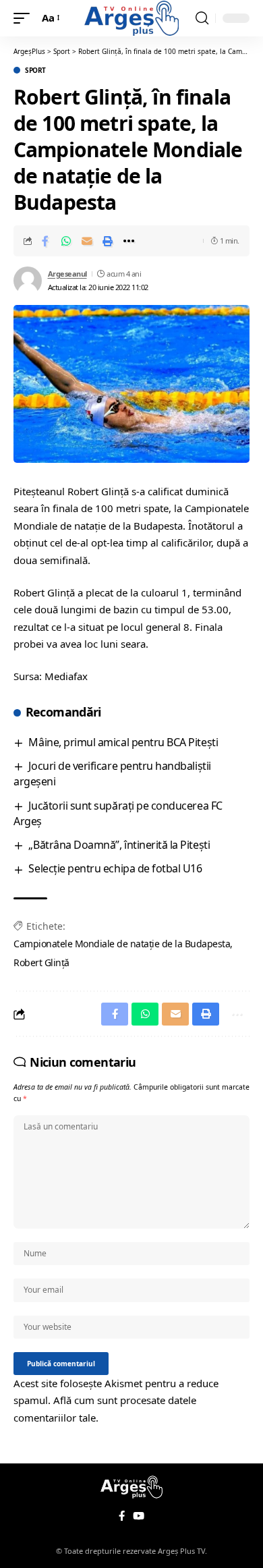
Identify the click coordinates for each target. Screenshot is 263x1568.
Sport (35, 70)
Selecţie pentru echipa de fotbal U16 (115, 868)
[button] (24, 18)
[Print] (107, 241)
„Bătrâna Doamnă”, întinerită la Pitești (119, 844)
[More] (128, 241)
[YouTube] (138, 1516)
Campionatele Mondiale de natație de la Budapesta (121, 943)
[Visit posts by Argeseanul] (27, 281)
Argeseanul (67, 274)
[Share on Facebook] (45, 241)
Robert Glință (41, 962)
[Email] (87, 241)
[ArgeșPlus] (131, 18)
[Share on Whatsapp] (66, 241)
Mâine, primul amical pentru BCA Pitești (123, 742)
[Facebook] (121, 1516)
